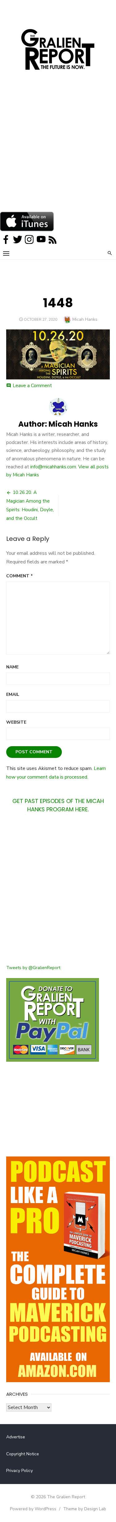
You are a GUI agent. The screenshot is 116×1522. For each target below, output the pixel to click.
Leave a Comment (32, 385)
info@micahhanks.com (53, 467)
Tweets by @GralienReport (33, 968)
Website (16, 722)
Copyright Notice (22, 1454)
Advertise (15, 1437)
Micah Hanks (84, 319)
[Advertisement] (58, 150)
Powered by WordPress (33, 1509)
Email (12, 694)
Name (12, 667)
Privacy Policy (19, 1471)
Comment (19, 576)
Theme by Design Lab (84, 1509)
